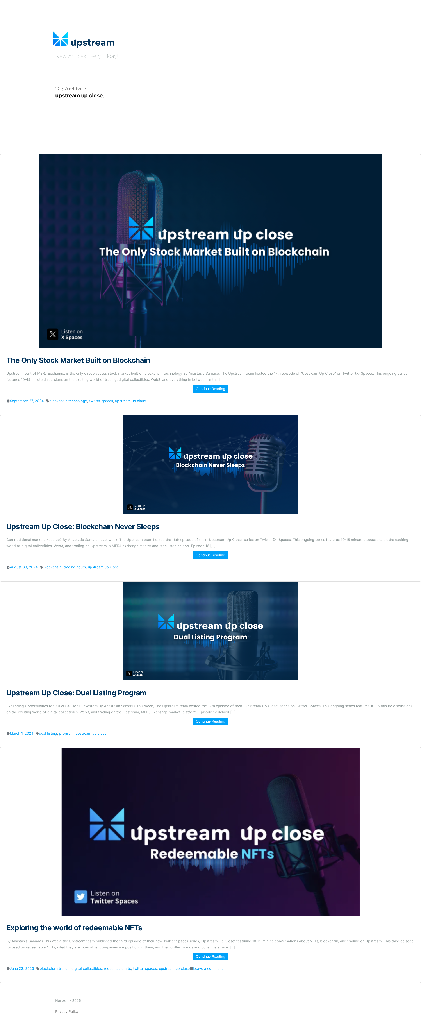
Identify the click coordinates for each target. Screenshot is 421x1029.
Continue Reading (210, 389)
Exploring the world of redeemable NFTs (74, 927)
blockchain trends (54, 968)
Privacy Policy (67, 1011)
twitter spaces (101, 401)
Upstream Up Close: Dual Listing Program (76, 692)
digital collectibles (86, 968)
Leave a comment (208, 968)
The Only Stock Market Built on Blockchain (78, 360)
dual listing (48, 733)
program (66, 733)
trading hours (75, 567)
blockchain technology (68, 401)
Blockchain (52, 567)
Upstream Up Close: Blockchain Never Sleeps (83, 526)
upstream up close (130, 401)
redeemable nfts (117, 968)
